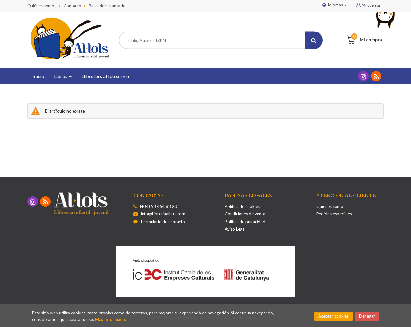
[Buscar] (314, 40)
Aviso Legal (235, 229)
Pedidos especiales (334, 213)
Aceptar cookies (333, 316)
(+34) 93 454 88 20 (158, 206)
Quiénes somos (41, 5)
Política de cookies (242, 206)
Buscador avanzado (107, 5)
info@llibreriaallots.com (163, 213)
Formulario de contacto (163, 221)
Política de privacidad (245, 221)
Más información (112, 319)
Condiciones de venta (245, 213)
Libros (61, 76)
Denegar (367, 316)
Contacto (72, 5)
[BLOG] (376, 76)
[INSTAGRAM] (363, 76)
